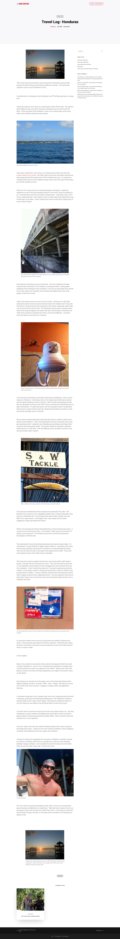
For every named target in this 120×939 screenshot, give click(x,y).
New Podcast (80, 66)
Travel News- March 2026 (82, 62)
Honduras (60, 875)
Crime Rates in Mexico (86, 92)
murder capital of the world (26, 175)
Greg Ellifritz (53, 26)
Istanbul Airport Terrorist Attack (88, 88)
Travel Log (60, 16)
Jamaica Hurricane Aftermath (84, 64)
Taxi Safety (83, 84)
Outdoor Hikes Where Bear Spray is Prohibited (87, 68)
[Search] (102, 51)
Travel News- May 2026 (82, 60)
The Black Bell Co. (58, 936)
